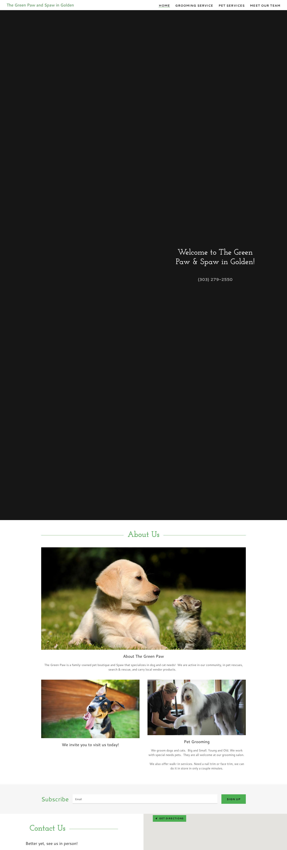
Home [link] (164, 5)
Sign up (233, 799)
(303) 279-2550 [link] (215, 279)
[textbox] (145, 799)
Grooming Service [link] (194, 5)
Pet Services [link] (232, 5)
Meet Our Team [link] (265, 5)
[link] (40, 5)
